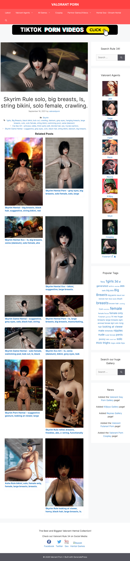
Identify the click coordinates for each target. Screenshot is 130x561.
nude (101, 334)
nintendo (109, 330)
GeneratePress (80, 557)
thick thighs (103, 342)
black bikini (27, 120)
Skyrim (46, 117)
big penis (112, 295)
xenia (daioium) (68, 123)
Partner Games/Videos (78, 12)
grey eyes (60, 120)
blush (119, 298)
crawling (44, 120)
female (116, 308)
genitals (108, 317)
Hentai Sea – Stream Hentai (108, 12)
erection (106, 309)
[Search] (121, 57)
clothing (122, 304)
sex (107, 339)
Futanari (101, 317)
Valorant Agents (23, 12)
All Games (42, 12)
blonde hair (103, 299)
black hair (121, 295)
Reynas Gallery (114, 413)
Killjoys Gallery (111, 406)
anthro (111, 286)
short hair (113, 339)
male (101, 330)
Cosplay (59, 12)
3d (116, 281)
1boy (102, 281)
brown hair (114, 303)
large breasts (112, 320)
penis (119, 334)
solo (23, 123)
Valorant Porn (65, 4)
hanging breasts (73, 120)
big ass (110, 290)
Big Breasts (17, 120)
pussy (102, 339)
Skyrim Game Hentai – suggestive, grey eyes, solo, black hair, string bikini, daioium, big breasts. (45, 129)
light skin (115, 323)
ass (122, 285)
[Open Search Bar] (6, 20)
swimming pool (54, 123)
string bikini (42, 123)
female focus (103, 313)
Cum (101, 309)
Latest (8, 12)
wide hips (120, 343)
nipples (118, 330)
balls (104, 290)
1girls (8, 120)
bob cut (36, 120)
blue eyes (113, 299)
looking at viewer (112, 326)
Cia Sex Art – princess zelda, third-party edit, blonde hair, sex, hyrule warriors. (45, 126)
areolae (117, 286)
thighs (113, 343)
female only (116, 313)
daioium (52, 120)
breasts (102, 303)
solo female (31, 123)
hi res (114, 316)
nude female (110, 335)
